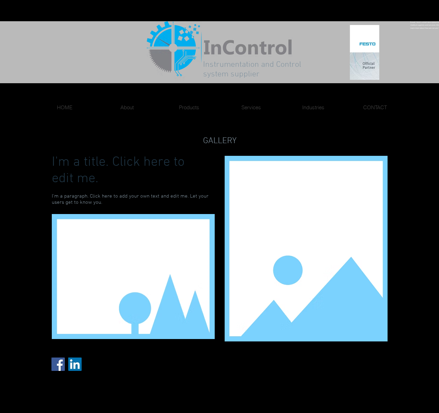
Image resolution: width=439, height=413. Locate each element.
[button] (133, 276)
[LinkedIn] (75, 364)
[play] (200, 333)
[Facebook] (58, 364)
